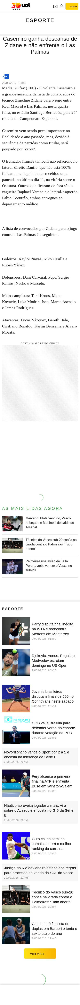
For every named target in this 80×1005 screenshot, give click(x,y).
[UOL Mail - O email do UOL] (55, 6)
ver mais (37, 953)
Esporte (40, 20)
